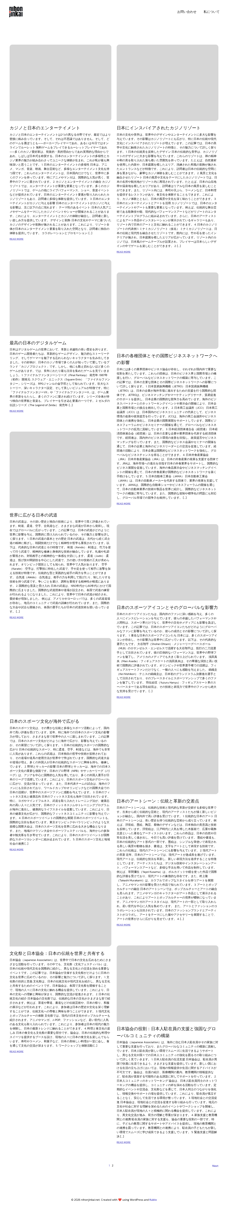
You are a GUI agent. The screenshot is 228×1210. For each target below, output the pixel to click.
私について (212, 11)
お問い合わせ (186, 11)
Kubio (153, 1200)
